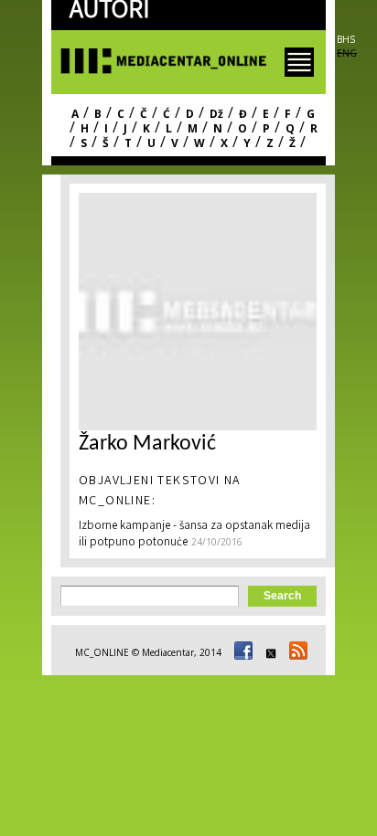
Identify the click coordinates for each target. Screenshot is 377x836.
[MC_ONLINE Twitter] (268, 652)
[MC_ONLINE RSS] (295, 652)
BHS (346, 39)
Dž (216, 114)
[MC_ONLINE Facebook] (240, 652)
